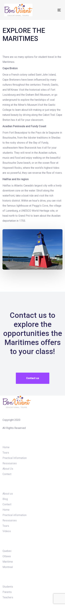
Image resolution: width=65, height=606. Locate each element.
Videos (6, 531)
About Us (7, 468)
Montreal (7, 567)
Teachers (7, 597)
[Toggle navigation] (51, 10)
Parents (7, 592)
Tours (5, 452)
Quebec (7, 551)
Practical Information (14, 458)
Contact (6, 474)
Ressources (9, 463)
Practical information (14, 515)
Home (6, 447)
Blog (5, 499)
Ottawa (6, 556)
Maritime (7, 561)
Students (7, 586)
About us (7, 493)
